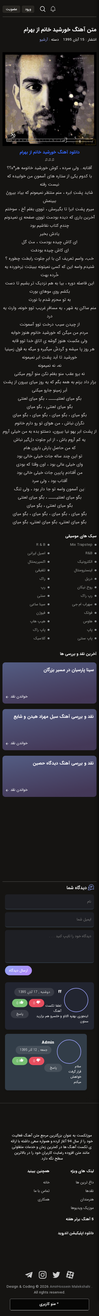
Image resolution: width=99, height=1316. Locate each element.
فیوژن (40, 613)
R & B (40, 545)
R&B (89, 553)
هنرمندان (87, 1199)
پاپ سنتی (85, 638)
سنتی (41, 596)
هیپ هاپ (37, 621)
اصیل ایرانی (36, 553)
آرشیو (44, 40)
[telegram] (29, 1278)
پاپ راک (39, 630)
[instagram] (42, 1278)
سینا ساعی (37, 604)
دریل (88, 579)
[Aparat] (70, 1278)
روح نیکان (84, 587)
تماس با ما (42, 1191)
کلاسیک (39, 638)
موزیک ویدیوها (82, 1208)
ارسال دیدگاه (18, 970)
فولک (88, 613)
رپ (43, 587)
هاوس (87, 621)
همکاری (44, 1199)
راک (42, 579)
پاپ (89, 630)
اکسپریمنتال (36, 562)
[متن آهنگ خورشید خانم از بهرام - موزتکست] (82, 8)
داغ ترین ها (85, 1182)
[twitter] (56, 1278)
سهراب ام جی (82, 604)
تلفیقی (40, 570)
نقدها (90, 1191)
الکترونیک (85, 562)
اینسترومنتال (83, 570)
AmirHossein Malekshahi (70, 1287)
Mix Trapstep (81, 545)
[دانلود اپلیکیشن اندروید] (59, 1252)
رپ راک (86, 596)
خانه (46, 1182)
